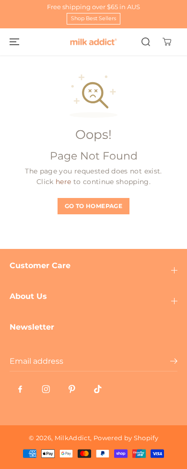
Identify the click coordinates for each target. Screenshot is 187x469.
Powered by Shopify (126, 438)
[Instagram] (46, 389)
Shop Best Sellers (93, 18)
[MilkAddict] (93, 42)
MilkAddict (73, 438)
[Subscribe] (173, 362)
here (63, 181)
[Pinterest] (71, 389)
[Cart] (166, 41)
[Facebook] (20, 389)
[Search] (145, 41)
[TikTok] (97, 389)
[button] (13, 41)
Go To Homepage (93, 206)
